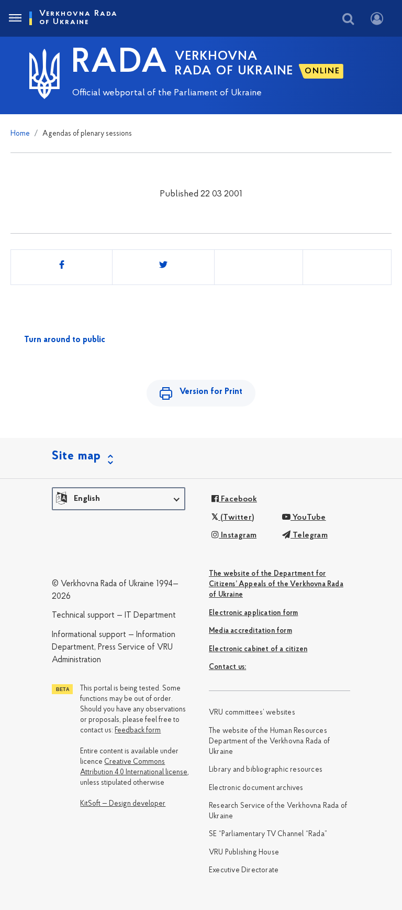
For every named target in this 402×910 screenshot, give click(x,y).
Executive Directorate (243, 870)
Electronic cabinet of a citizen (258, 649)
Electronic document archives (256, 788)
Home (20, 134)
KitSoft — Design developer (122, 804)
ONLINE (322, 71)
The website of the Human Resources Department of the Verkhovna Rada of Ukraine (269, 741)
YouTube (308, 517)
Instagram (237, 535)
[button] (118, 498)
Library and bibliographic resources (265, 770)
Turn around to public (64, 340)
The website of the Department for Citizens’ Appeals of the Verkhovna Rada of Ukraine (276, 584)
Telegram (309, 535)
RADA (120, 63)
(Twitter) (236, 517)
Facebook (238, 499)
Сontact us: (227, 667)
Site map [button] (76, 456)
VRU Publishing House (244, 853)
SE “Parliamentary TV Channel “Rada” (268, 834)
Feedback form (138, 730)
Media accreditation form (250, 631)
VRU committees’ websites (252, 713)
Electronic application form (253, 613)
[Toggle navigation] (14, 18)
